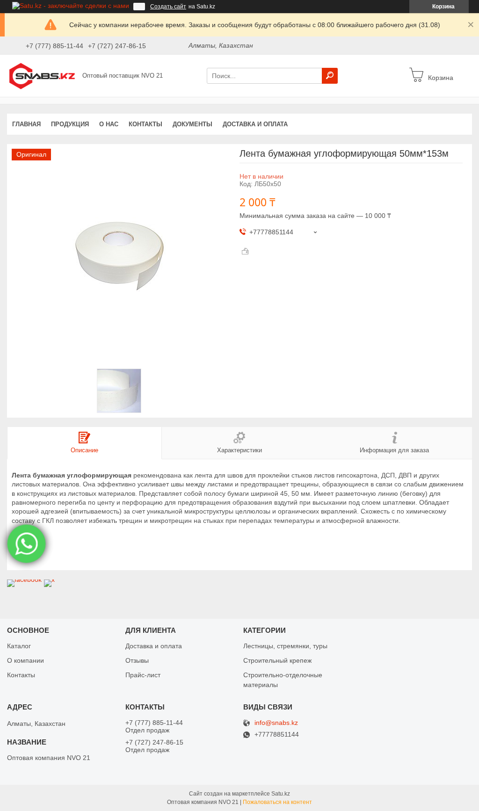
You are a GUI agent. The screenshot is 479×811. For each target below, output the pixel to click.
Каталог (19, 646)
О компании (25, 660)
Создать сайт (168, 6)
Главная (26, 124)
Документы (192, 124)
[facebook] (24, 579)
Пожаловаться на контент (277, 802)
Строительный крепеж (277, 660)
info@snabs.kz (276, 722)
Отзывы (137, 660)
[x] (49, 579)
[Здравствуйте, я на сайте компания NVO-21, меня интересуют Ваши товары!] (27, 544)
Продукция (70, 124)
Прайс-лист (142, 675)
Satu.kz (280, 793)
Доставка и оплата (255, 124)
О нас (108, 124)
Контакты (145, 124)
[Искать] (330, 76)
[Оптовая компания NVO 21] (42, 75)
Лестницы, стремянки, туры (285, 646)
